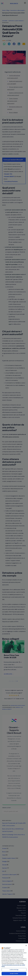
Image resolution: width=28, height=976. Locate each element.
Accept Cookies (14, 973)
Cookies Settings (14, 969)
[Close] (26, 945)
